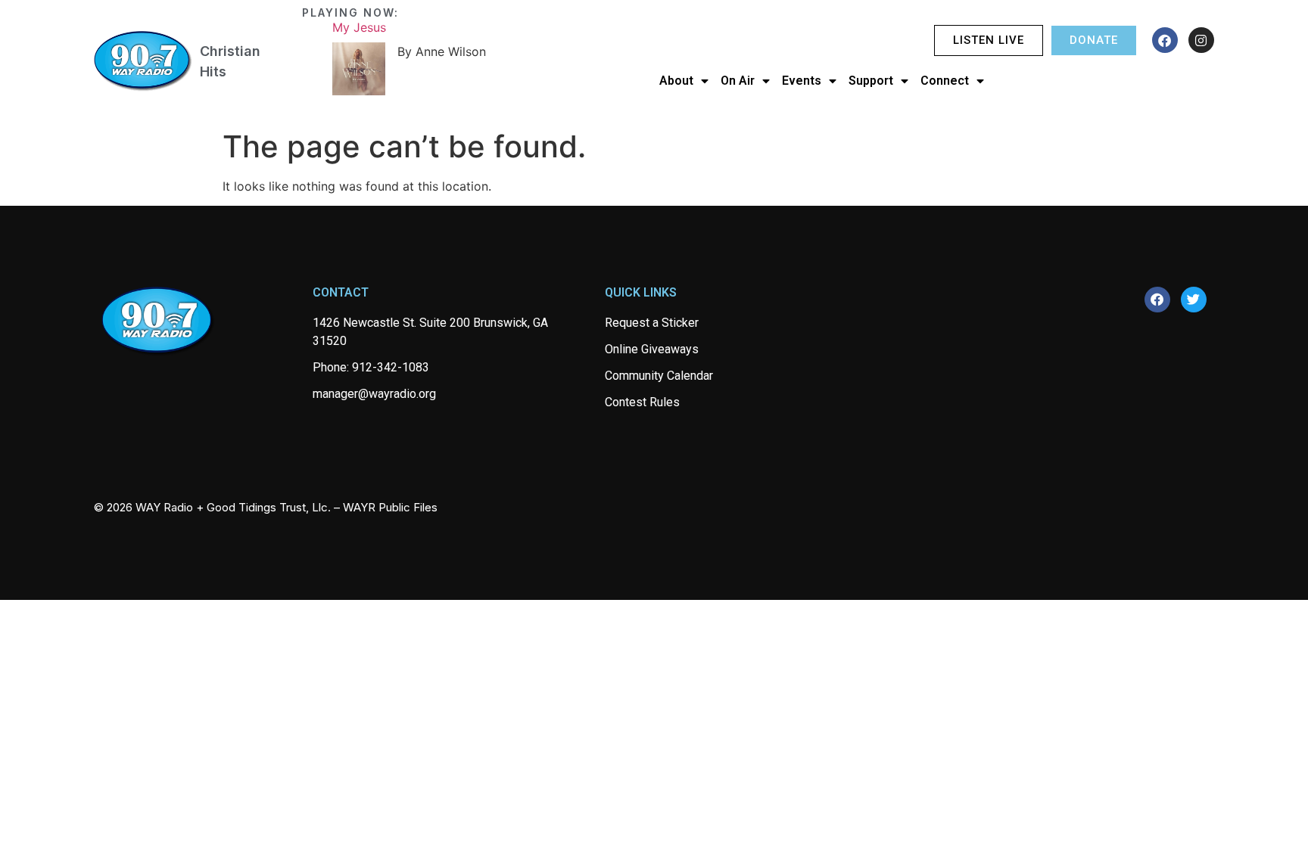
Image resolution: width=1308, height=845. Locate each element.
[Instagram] (1201, 40)
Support (871, 80)
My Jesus (359, 27)
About (676, 80)
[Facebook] (1165, 40)
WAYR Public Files (390, 507)
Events (801, 80)
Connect (944, 80)
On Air (738, 80)
